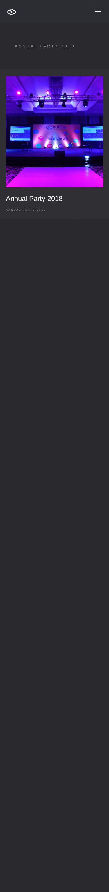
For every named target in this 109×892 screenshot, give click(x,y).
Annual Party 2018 (34, 198)
